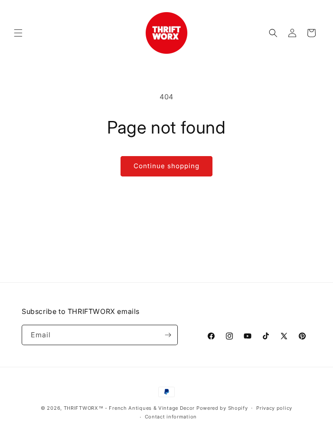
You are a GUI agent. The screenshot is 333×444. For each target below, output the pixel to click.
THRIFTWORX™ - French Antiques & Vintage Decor (129, 408)
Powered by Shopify (222, 408)
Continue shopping (166, 166)
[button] (18, 32)
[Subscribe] (167, 335)
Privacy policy (274, 408)
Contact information (171, 417)
